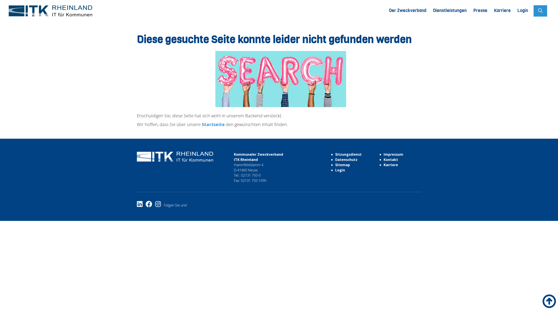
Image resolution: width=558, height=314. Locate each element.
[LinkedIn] (141, 205)
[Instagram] (159, 205)
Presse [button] (480, 11)
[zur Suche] (540, 11)
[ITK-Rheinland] (50, 10)
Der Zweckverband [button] (407, 11)
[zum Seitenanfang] (549, 301)
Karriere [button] (502, 11)
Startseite (213, 124)
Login (522, 11)
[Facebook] (150, 205)
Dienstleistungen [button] (450, 11)
